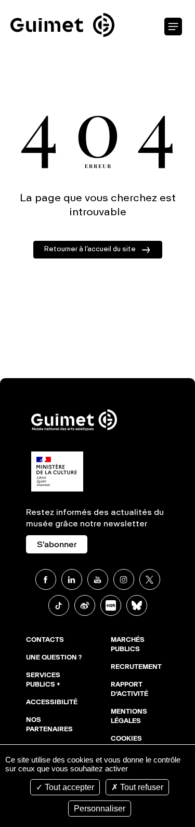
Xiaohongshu (110, 605)
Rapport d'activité (129, 689)
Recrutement (136, 667)
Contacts (45, 640)
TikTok (58, 605)
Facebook (45, 579)
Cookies (126, 739)
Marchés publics (128, 645)
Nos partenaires (49, 725)
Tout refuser (140, 787)
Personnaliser (99, 808)
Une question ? (54, 658)
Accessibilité (51, 702)
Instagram (123, 579)
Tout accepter (68, 787)
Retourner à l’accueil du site (90, 249)
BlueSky (136, 605)
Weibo (84, 605)
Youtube (97, 579)
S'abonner (56, 545)
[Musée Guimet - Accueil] (62, 5)
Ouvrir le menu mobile (173, 27)
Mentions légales (129, 716)
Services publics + (43, 680)
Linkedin (71, 579)
